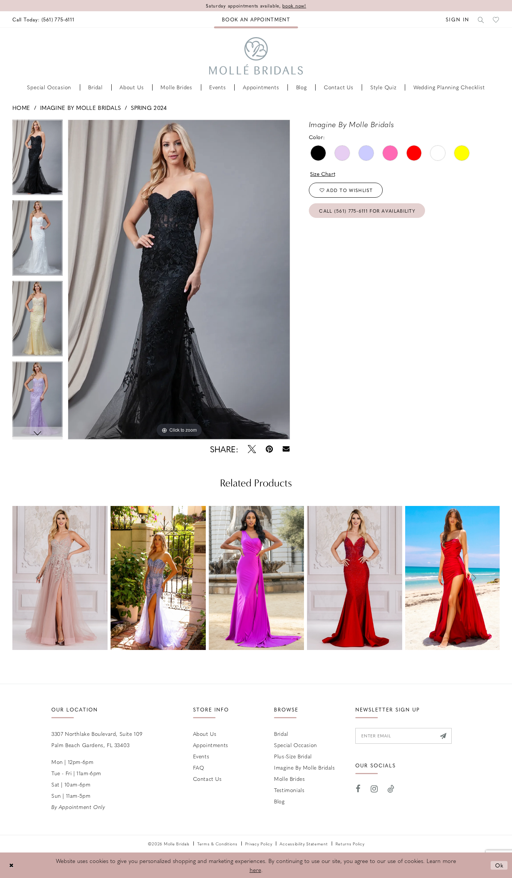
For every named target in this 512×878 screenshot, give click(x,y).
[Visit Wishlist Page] (496, 19)
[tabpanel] (37, 160)
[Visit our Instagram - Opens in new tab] (374, 789)
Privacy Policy (258, 843)
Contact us (207, 778)
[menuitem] (43, 19)
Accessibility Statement (304, 843)
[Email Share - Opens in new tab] (286, 449)
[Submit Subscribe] (443, 736)
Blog (279, 801)
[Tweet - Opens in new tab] (251, 449)
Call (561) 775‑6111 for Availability (367, 210)
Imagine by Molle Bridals (80, 108)
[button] (457, 19)
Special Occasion (295, 745)
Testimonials (289, 790)
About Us (205, 733)
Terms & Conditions (217, 843)
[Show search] (481, 19)
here (255, 870)
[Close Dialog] (11, 865)
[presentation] (60, 578)
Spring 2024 (149, 108)
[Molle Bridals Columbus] (256, 56)
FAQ (198, 767)
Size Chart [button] (323, 173)
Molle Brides (289, 778)
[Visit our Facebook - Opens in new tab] (358, 789)
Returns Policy (350, 843)
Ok (499, 865)
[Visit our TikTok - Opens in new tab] (391, 789)
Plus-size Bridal (293, 756)
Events (201, 756)
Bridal (281, 733)
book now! (294, 5)
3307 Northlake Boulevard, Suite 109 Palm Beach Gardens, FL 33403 (97, 739)
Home (21, 108)
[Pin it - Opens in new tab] (269, 449)
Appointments (210, 745)
